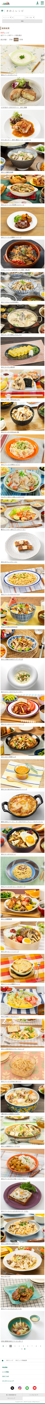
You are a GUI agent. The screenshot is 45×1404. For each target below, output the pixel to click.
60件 (21, 39)
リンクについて (33, 1395)
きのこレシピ (9, 1360)
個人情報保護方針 (11, 1395)
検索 (22, 21)
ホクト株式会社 (2, 1360)
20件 (11, 39)
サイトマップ (11, 1398)
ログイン (37, 4)
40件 (16, 39)
